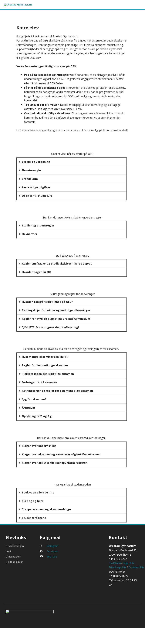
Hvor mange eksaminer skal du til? (45, 357)
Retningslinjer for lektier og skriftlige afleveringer (56, 310)
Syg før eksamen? (34, 399)
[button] (71, 162)
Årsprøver (28, 408)
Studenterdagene (34, 518)
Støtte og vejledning (36, 162)
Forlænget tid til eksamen (39, 382)
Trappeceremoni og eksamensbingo (46, 509)
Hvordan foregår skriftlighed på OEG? (47, 302)
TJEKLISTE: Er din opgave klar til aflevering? (50, 327)
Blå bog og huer (32, 501)
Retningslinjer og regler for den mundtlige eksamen (57, 390)
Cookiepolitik (136, 567)
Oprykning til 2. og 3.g (37, 416)
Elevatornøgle (31, 170)
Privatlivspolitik (117, 567)
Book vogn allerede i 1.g (38, 492)
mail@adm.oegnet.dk (121, 563)
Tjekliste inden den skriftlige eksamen (48, 374)
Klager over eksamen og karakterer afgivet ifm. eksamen (61, 454)
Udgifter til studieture (37, 195)
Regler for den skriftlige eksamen (45, 365)
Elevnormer (29, 234)
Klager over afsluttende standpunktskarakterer (54, 462)
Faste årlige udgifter (36, 187)
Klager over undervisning (39, 446)
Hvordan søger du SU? (36, 272)
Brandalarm (30, 179)
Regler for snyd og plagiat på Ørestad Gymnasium (56, 318)
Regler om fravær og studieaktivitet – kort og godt (57, 263)
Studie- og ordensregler (38, 225)
